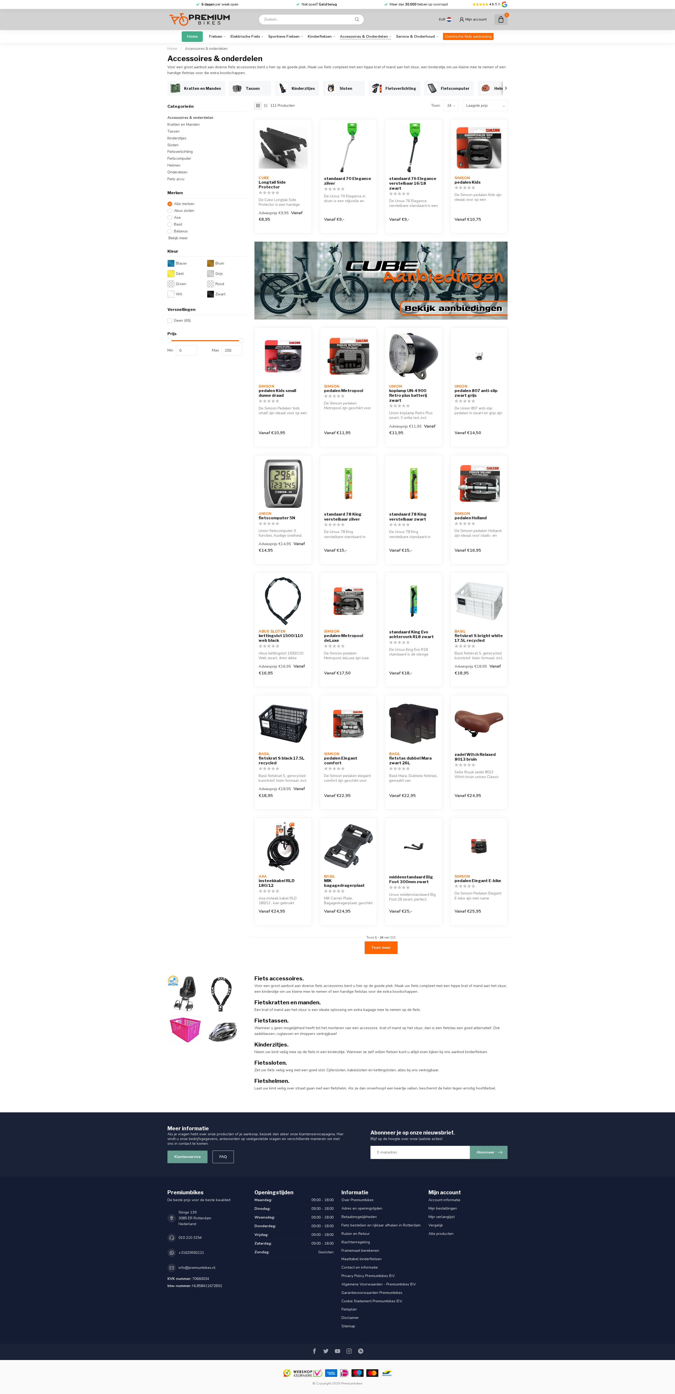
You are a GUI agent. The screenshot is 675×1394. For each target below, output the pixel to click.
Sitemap (348, 1326)
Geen (182, 320)
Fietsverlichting (180, 151)
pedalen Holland (471, 518)
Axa (177, 218)
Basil (178, 224)
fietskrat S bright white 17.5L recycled (479, 638)
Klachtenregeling (355, 1242)
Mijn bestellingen (442, 1208)
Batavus (181, 231)
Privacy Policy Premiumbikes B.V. (368, 1275)
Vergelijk (435, 1225)
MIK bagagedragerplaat (344, 883)
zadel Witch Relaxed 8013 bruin (475, 757)
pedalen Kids (468, 182)
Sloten (173, 145)
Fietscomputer (179, 158)
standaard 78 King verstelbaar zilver (342, 516)
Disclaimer (350, 1317)
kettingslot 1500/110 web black (281, 638)
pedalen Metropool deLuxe (343, 638)
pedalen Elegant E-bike (478, 880)
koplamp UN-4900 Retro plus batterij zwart (408, 395)
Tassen (173, 131)
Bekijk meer (177, 238)
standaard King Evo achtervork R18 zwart (411, 634)
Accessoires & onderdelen (364, 36)
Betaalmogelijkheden (359, 1216)
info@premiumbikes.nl (197, 1267)
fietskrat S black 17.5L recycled (282, 760)
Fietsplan (349, 1309)
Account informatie (444, 1199)
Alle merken (184, 204)
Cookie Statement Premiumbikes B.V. (372, 1301)
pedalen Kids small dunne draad (277, 393)
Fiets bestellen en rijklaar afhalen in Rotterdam (381, 1225)
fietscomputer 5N (277, 518)
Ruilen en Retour (355, 1233)
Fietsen (215, 36)
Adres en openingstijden (361, 1208)
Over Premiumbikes (357, 1199)
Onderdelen (177, 172)
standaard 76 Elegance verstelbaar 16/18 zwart (412, 183)
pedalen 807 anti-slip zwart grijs (476, 393)
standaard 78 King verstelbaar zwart (408, 516)
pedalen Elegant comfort (340, 760)
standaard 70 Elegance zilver (347, 181)
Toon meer (381, 947)
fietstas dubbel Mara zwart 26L (410, 760)
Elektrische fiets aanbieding (468, 36)
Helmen (173, 165)
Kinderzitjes (176, 138)
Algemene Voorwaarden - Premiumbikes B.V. (378, 1284)
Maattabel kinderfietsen (361, 1258)
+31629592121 (191, 1252)
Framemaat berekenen (360, 1250)
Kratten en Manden (183, 124)
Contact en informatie (359, 1267)
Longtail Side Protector (272, 184)
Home (192, 36)
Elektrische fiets (245, 36)
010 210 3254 (190, 1237)
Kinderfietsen (320, 36)
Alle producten (441, 1233)
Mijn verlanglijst (441, 1216)
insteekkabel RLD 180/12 (277, 883)
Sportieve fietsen (284, 36)
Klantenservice (187, 1156)
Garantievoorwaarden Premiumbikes (371, 1292)
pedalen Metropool (343, 390)
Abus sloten (184, 211)
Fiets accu (175, 179)
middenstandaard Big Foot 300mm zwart (411, 879)
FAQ (223, 1156)
